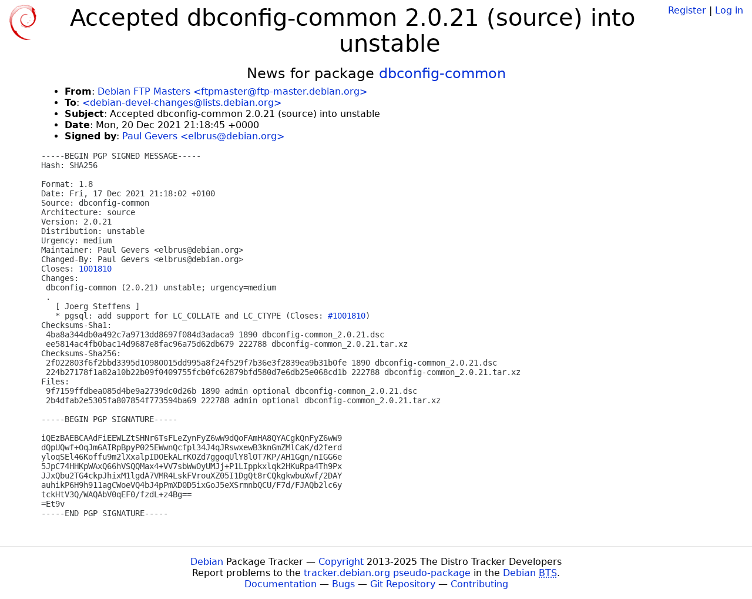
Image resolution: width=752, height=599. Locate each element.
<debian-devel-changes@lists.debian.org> (181, 102)
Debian (206, 561)
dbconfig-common (442, 73)
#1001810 (346, 315)
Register (687, 10)
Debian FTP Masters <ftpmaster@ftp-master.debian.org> (232, 91)
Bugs (343, 584)
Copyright (341, 561)
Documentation (280, 584)
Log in (729, 10)
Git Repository (402, 584)
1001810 (95, 268)
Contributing (479, 584)
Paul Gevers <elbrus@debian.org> (203, 136)
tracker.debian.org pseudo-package (387, 572)
